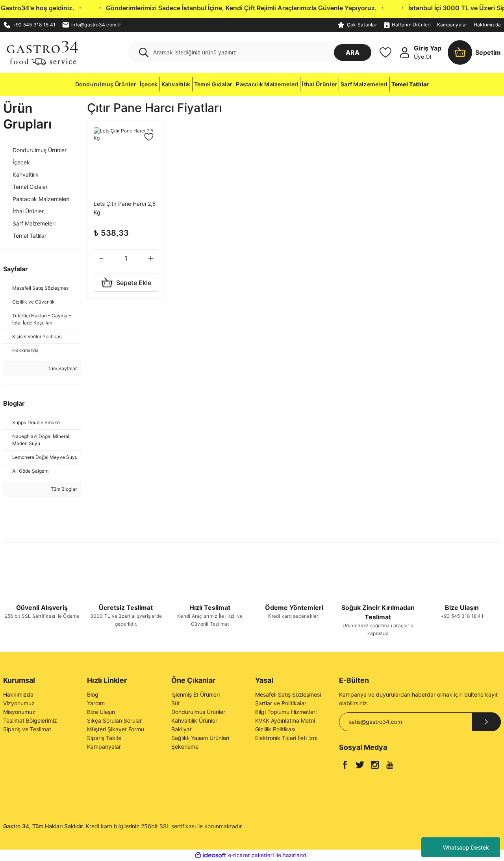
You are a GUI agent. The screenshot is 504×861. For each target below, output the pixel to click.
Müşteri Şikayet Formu (115, 729)
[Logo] (42, 52)
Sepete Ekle (133, 283)
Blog (92, 694)
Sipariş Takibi (104, 737)
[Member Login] (404, 52)
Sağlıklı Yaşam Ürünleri (200, 737)
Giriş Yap (427, 48)
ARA (352, 52)
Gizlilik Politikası (275, 729)
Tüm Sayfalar (61, 368)
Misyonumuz (19, 711)
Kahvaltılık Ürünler (194, 720)
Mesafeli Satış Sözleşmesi (288, 694)
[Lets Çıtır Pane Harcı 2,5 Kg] (126, 159)
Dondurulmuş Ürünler (198, 711)
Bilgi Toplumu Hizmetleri (286, 711)
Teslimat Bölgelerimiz (30, 720)
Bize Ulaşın (101, 711)
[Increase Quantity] (150, 258)
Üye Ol (422, 56)
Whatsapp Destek (466, 847)
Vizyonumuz (19, 703)
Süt (175, 703)
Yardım (96, 703)
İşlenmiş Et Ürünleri (195, 694)
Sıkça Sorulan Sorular (114, 720)
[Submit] (486, 721)
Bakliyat (181, 729)
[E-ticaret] (251, 855)
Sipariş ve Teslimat (27, 729)
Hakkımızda (487, 25)
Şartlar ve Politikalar (280, 703)
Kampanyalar (452, 25)
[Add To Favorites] (149, 136)
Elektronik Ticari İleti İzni (286, 737)
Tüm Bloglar (63, 489)
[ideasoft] (210, 855)
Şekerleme (184, 746)
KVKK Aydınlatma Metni (285, 720)
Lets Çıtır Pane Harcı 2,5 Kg (125, 208)
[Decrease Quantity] (101, 258)
